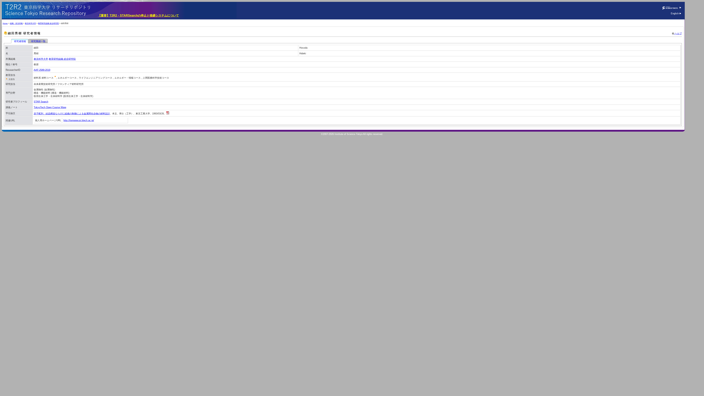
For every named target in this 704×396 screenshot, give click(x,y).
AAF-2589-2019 (42, 70)
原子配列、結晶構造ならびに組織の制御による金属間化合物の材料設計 (72, 113)
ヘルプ (678, 33)
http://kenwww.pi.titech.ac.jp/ (78, 120)
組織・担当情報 (16, 23)
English (675, 13)
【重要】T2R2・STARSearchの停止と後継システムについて (138, 15)
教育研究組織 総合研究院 (48, 23)
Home (5, 23)
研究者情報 (20, 41)
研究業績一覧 (38, 41)
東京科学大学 (30, 23)
